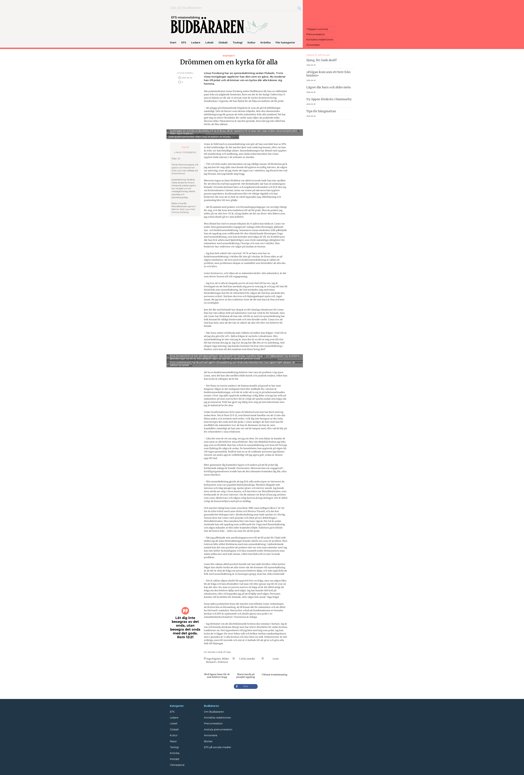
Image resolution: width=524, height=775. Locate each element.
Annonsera (313, 44)
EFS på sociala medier (217, 747)
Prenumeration (315, 34)
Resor (173, 741)
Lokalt (209, 42)
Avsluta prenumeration (218, 729)
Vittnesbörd (177, 765)
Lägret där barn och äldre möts (328, 87)
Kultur (251, 42)
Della (246, 686)
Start (173, 42)
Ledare (195, 42)
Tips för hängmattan (321, 111)
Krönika (265, 42)
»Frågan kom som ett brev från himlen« (328, 73)
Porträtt (229, 55)
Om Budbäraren (214, 711)
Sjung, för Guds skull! (321, 60)
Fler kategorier (285, 42)
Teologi (237, 42)
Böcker (208, 741)
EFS (183, 42)
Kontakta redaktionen (319, 39)
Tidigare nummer (317, 29)
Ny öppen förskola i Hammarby (329, 99)
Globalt (223, 42)
